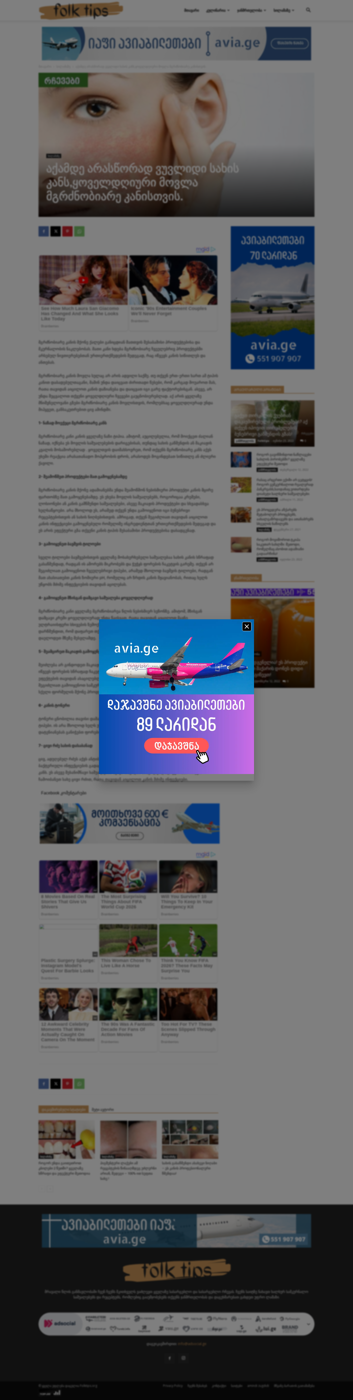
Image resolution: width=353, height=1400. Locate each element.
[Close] (246, 626)
